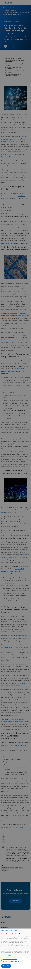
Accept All (6, 965)
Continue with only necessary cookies (11, 930)
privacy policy (8, 955)
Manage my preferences (10, 961)
